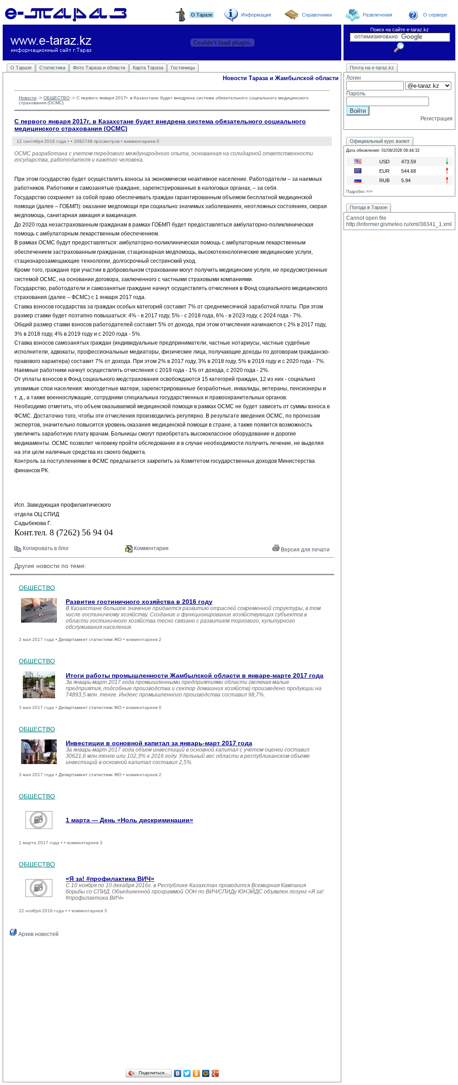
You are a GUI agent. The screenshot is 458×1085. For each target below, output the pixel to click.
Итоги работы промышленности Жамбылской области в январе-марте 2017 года (194, 675)
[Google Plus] (215, 1073)
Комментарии (150, 548)
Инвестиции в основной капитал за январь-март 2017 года (159, 743)
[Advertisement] (172, 1004)
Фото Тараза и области (99, 67)
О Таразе (21, 67)
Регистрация (436, 118)
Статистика (52, 67)
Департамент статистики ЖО (90, 639)
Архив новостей (38, 934)
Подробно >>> (359, 191)
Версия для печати (305, 550)
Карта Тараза (148, 67)
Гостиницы (183, 67)
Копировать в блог (45, 548)
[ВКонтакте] (177, 1073)
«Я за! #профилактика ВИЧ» (110, 878)
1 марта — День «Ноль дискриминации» (129, 820)
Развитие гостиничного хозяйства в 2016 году (139, 601)
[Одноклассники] (196, 1073)
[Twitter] (187, 1073)
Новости (28, 97)
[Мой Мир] (206, 1073)
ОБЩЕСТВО (56, 97)
